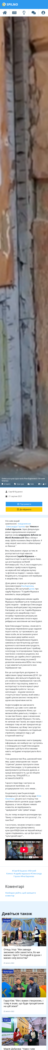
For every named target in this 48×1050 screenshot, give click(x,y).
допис (32, 588)
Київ (32, 484)
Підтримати (25, 504)
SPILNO (12, 4)
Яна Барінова (27, 586)
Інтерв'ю (6, 484)
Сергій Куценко (15, 491)
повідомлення (24, 523)
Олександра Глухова (15, 526)
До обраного (25, 509)
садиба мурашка (22, 873)
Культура (20, 484)
